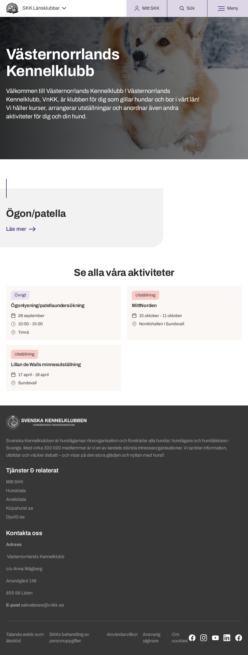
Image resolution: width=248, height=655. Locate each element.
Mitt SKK (14, 481)
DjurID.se (15, 516)
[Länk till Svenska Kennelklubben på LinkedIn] (227, 638)
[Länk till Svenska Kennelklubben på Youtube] (215, 638)
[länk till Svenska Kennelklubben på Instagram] (204, 638)
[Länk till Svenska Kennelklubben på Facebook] (192, 638)
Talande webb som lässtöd (25, 637)
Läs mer (17, 229)
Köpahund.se (19, 508)
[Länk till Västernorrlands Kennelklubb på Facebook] (239, 638)
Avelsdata (16, 499)
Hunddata (16, 490)
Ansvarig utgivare (151, 637)
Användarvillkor (122, 634)
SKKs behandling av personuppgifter (69, 637)
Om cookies (180, 637)
